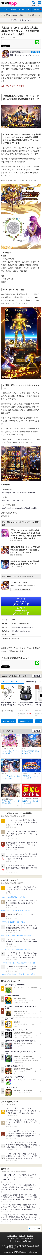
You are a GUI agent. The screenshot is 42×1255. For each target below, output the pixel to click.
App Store (21, 602)
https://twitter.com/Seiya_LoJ (12, 500)
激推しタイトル (25, 20)
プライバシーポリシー (15, 1238)
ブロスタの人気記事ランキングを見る (13, 922)
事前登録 (14, 20)
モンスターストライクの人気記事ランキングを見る (17, 935)
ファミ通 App (9, 3)
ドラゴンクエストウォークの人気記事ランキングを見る (18, 963)
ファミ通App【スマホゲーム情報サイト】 (15, 15)
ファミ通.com (15, 1241)
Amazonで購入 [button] (8, 721)
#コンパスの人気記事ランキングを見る (13, 897)
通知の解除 (29, 1238)
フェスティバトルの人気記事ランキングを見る (16, 949)
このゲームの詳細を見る (21, 589)
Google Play (21, 611)
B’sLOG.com (26, 1241)
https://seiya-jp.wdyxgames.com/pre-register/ (18, 492)
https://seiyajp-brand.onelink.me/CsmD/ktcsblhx (19, 508)
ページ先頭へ (35, 1228)
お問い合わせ (12, 1235)
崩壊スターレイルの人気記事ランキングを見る (16, 910)
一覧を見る (36, 676)
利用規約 (22, 1235)
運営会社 (30, 1235)
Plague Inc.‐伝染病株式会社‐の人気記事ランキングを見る (18, 974)
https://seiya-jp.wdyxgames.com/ (22, 627)
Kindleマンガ (31, 681)
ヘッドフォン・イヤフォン (12, 681)
